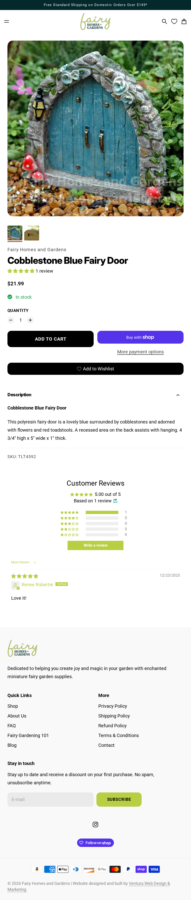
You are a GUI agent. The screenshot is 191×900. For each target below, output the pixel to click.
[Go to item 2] (31, 233)
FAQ (11, 725)
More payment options (140, 352)
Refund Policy (112, 725)
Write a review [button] (96, 545)
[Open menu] (6, 21)
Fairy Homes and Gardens (36, 249)
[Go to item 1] (14, 233)
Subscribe (119, 799)
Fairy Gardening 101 (28, 735)
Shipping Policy (114, 716)
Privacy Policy (112, 706)
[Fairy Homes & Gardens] (95, 21)
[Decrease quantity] (10, 320)
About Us (16, 716)
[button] (21, 271)
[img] (24, 576)
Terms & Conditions (118, 735)
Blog (12, 745)
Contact (106, 745)
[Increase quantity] (30, 320)
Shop (12, 706)
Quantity (18, 310)
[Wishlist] (174, 21)
